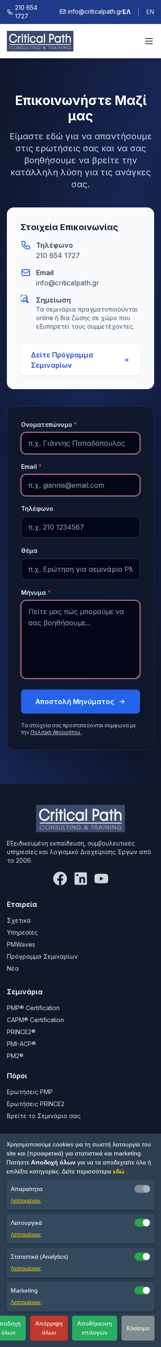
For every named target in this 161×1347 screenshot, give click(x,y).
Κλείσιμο (138, 1328)
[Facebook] (60, 878)
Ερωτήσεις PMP (30, 1091)
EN (150, 11)
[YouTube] (101, 878)
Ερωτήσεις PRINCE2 (35, 1103)
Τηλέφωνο (37, 508)
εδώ (119, 1171)
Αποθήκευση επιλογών (94, 1328)
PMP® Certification (33, 1007)
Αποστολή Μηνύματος (74, 701)
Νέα (13, 968)
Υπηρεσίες (22, 932)
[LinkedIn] (81, 878)
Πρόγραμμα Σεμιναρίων (42, 956)
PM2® (15, 1055)
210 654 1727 (58, 255)
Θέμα (29, 550)
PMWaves (21, 944)
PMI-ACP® (21, 1043)
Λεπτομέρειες (26, 1201)
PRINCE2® (21, 1031)
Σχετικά (19, 920)
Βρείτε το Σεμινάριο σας (44, 1115)
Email (31, 466)
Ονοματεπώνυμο (49, 424)
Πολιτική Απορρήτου (56, 732)
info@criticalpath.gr (67, 283)
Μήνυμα (36, 592)
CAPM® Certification (35, 1019)
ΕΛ (126, 11)
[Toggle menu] (149, 41)
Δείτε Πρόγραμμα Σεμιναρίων (62, 360)
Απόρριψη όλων (49, 1328)
